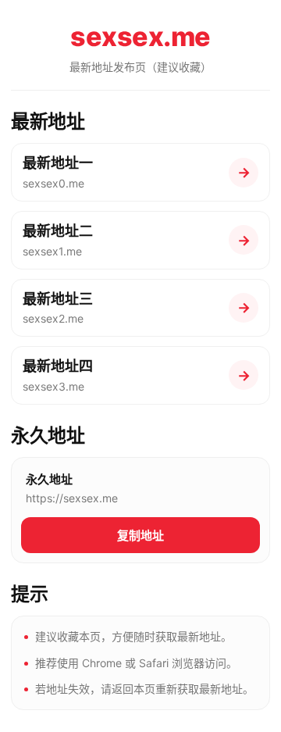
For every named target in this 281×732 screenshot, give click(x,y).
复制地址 (140, 535)
